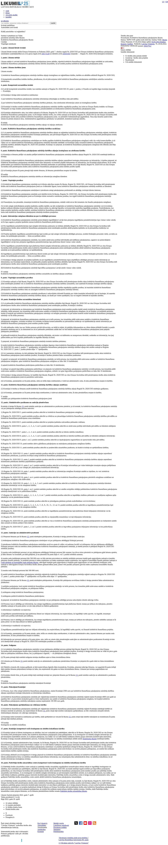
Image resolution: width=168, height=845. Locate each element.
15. (44, 711)
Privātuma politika (60, 827)
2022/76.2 (147, 46)
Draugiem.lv (10, 817)
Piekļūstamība (58, 832)
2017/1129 (45, 54)
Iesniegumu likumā (89, 739)
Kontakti (40, 832)
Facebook (9, 815)
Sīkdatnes (56, 829)
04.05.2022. (156, 42)
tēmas (7, 13)
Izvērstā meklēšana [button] (8, 25)
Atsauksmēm (42, 827)
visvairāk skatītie (11, 15)
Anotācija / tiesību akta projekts (136, 58)
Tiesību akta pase (127, 36)
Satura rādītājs (126, 50)
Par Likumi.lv (42, 823)
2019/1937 (67, 54)
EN (166, 2)
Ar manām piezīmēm (13, 805)
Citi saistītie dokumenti (133, 62)
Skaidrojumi (129, 60)
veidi (7, 11)
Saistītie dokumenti (127, 52)
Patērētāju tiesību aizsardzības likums (73, 791)
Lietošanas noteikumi (61, 825)
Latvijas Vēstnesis (148, 44)
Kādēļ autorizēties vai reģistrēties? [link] (13, 32)
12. (28, 537)
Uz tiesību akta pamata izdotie (136, 56)
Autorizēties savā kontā (9, 27)
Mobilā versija (58, 823)
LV (163, 2)
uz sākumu (5, 21)
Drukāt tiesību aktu (12, 809)
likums (164, 40)
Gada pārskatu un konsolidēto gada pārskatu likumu (19, 562)
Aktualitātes (41, 825)
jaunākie (8, 17)
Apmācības (41, 829)
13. (23, 406)
